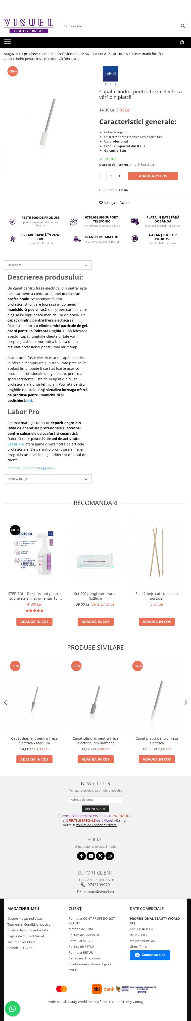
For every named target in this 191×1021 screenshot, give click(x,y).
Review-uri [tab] (18, 478)
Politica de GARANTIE (84, 935)
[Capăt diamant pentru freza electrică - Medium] (34, 696)
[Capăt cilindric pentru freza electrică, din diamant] (95, 696)
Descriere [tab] (14, 265)
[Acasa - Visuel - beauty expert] (28, 26)
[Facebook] (81, 856)
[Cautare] (182, 26)
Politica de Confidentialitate (96, 825)
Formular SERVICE (82, 941)
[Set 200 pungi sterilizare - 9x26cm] (95, 552)
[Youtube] (91, 856)
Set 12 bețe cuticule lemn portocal (157, 596)
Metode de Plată (81, 929)
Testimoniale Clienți (21, 942)
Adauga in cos (153, 176)
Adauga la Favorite (117, 202)
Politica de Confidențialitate (27, 930)
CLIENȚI (76, 908)
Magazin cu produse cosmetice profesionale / (42, 53)
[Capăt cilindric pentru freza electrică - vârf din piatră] (48, 123)
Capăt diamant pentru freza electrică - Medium (34, 740)
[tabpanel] (48, 123)
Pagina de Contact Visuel (25, 936)
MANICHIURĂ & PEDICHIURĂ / (106, 53)
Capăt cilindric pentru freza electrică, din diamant (96, 740)
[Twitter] (100, 856)
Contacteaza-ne (153, 955)
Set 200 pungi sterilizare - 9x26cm (95, 596)
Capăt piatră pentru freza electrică (157, 740)
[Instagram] (109, 856)
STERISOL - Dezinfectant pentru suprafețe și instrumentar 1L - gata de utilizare (34, 596)
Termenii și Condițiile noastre (28, 924)
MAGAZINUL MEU (23, 908)
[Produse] (8, 43)
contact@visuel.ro (98, 891)
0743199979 (98, 884)
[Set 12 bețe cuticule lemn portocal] (157, 551)
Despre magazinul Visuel (25, 918)
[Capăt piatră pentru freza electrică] (157, 696)
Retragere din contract (85, 958)
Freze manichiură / (148, 53)
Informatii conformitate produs (30, 468)
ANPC (73, 970)
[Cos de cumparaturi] (182, 42)
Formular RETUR (81, 952)
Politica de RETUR (81, 946)
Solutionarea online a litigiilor (90, 964)
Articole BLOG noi (20, 948)
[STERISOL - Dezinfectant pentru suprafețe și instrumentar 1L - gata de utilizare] (34, 552)
